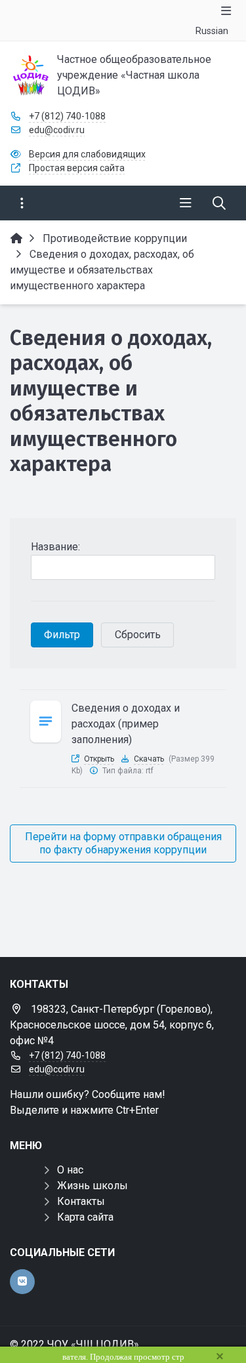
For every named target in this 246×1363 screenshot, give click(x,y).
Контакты (81, 1201)
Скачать (149, 758)
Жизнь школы (92, 1185)
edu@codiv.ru (57, 130)
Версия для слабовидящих (87, 154)
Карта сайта (85, 1217)
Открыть (99, 758)
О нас (70, 1170)
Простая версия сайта (77, 168)
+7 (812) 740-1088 (67, 116)
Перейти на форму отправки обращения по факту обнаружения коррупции (123, 843)
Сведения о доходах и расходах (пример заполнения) (126, 724)
